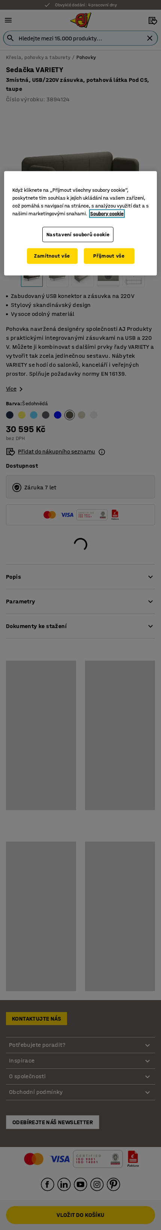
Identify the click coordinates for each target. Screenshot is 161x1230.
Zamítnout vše (52, 256)
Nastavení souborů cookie (78, 234)
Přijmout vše (108, 256)
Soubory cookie (107, 213)
